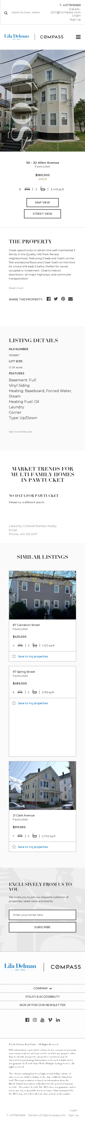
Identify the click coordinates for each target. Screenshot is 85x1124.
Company (40, 988)
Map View (42, 202)
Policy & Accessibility (43, 996)
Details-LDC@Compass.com (66, 10)
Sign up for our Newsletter (42, 1005)
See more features (20, 431)
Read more (16, 288)
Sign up (75, 19)
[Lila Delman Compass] (37, 37)
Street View (42, 213)
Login (76, 15)
